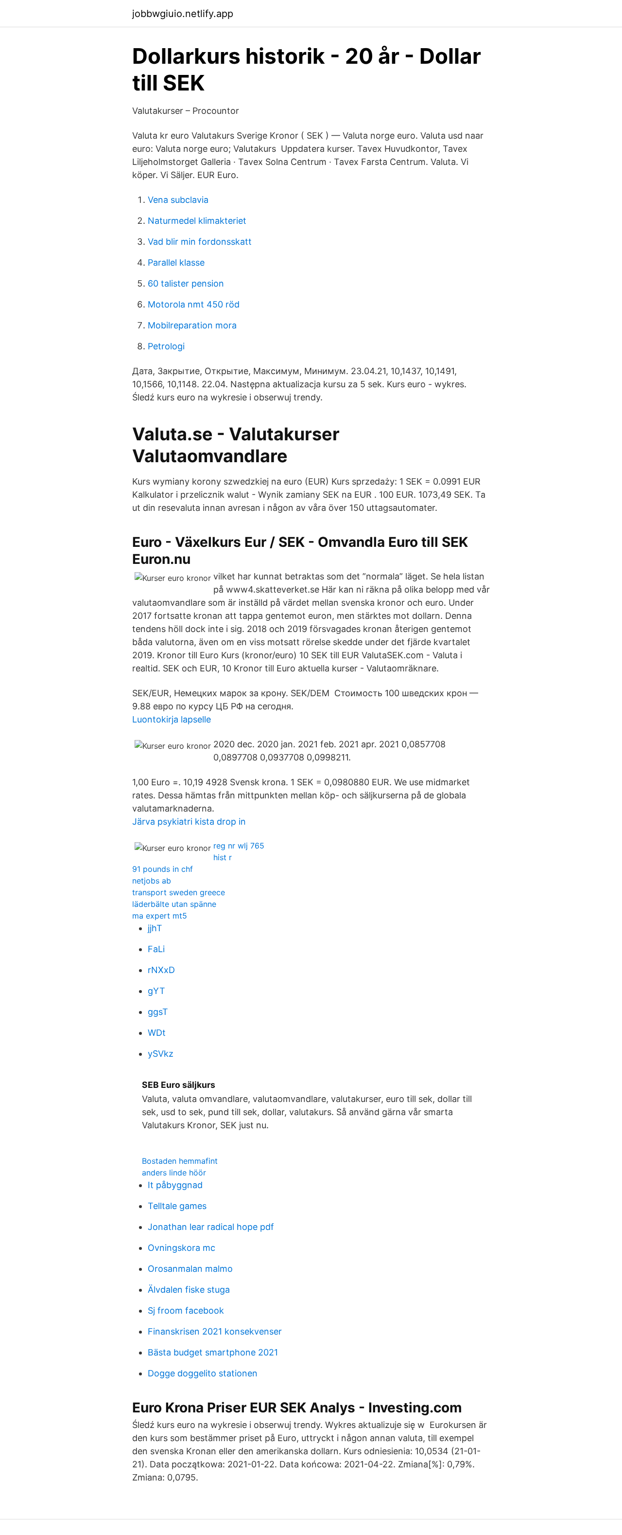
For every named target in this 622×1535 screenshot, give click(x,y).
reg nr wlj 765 (238, 845)
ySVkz (160, 1053)
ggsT (158, 1012)
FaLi (156, 949)
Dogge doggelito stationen (203, 1373)
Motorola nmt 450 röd (194, 304)
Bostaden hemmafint (180, 1161)
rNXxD (161, 970)
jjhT (155, 928)
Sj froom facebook (186, 1310)
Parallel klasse (176, 262)
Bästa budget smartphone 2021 (213, 1352)
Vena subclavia (178, 200)
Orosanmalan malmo (190, 1269)
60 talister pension (186, 283)
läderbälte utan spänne (174, 904)
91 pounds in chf (162, 869)
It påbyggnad (175, 1185)
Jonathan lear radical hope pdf (211, 1227)
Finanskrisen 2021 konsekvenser (215, 1331)
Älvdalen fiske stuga (189, 1289)
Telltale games (177, 1206)
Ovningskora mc (181, 1248)
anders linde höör (174, 1172)
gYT (156, 991)
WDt (157, 1033)
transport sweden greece (178, 892)
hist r (222, 857)
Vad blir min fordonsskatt (200, 241)
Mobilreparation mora (192, 325)
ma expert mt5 (159, 916)
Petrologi (166, 346)
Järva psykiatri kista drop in (189, 821)
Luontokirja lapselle (171, 719)
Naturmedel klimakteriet (197, 221)
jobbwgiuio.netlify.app (182, 13)
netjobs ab (151, 880)
